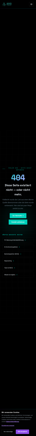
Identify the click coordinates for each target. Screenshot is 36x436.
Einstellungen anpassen (8, 425)
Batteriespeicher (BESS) (12, 254)
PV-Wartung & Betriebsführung (15, 240)
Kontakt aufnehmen (18, 222)
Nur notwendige (8, 431)
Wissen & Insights (10, 275)
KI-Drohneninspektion (12, 247)
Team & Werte (9, 268)
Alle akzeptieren (22, 431)
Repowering (9, 261)
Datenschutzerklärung (12, 421)
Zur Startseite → (18, 216)
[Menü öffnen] (31, 4)
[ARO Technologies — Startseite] (6, 4)
